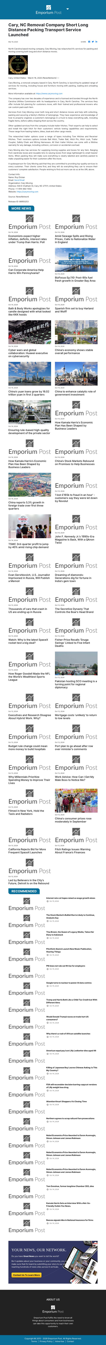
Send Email (19, 180)
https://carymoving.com (27, 191)
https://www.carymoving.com (49, 93)
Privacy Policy (46, 1341)
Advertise (59, 1341)
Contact (70, 1341)
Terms (34, 1341)
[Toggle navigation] (67, 9)
